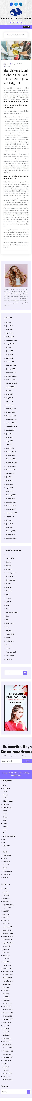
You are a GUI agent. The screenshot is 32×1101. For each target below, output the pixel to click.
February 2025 (11, 365)
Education (9, 576)
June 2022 (9, 481)
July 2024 (9, 391)
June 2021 (9, 524)
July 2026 (9, 322)
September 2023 (11, 427)
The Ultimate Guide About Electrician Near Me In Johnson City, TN (16, 76)
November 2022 (11, 463)
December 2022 (11, 459)
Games (8, 598)
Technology (10, 641)
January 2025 (10, 369)
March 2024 (10, 405)
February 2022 (11, 495)
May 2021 (9, 527)
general (7, 66)
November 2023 (11, 419)
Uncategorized (11, 652)
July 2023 (9, 434)
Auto (7, 555)
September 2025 (11, 340)
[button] (26, 27)
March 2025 (10, 362)
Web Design (10, 656)
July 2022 (9, 477)
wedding (9, 659)
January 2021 (10, 535)
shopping (9, 630)
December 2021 (11, 502)
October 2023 (10, 423)
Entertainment (10, 580)
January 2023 (10, 455)
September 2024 (11, 383)
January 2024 (10, 412)
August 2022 (10, 473)
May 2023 (9, 441)
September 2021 (11, 513)
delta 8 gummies (11, 573)
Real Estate (9, 623)
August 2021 (10, 517)
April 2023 (9, 445)
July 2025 (9, 347)
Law (7, 616)
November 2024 (11, 376)
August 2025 (10, 344)
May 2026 (9, 329)
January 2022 (10, 499)
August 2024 (10, 387)
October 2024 (10, 380)
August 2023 (10, 430)
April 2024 (9, 401)
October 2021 (10, 509)
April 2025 (9, 358)
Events (8, 584)
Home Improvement (12, 612)
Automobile (10, 558)
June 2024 (9, 394)
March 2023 (10, 448)
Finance (8, 591)
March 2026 (10, 337)
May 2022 (9, 484)
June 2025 (9, 351)
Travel (8, 648)
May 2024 (9, 398)
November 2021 (11, 506)
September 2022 (11, 470)
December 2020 (11, 538)
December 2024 (11, 373)
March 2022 (10, 491)
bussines (8, 569)
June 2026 (9, 326)
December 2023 (11, 416)
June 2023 (9, 437)
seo (7, 627)
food (7, 594)
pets (7, 620)
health (8, 605)
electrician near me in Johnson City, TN (16, 102)
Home (9, 35)
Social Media (10, 634)
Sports (8, 638)
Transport (9, 645)
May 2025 (9, 355)
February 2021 (11, 531)
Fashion (8, 587)
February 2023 (11, 452)
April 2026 (9, 333)
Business (8, 566)
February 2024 (11, 409)
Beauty (8, 562)
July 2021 (9, 520)
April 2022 (9, 488)
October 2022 (10, 466)
